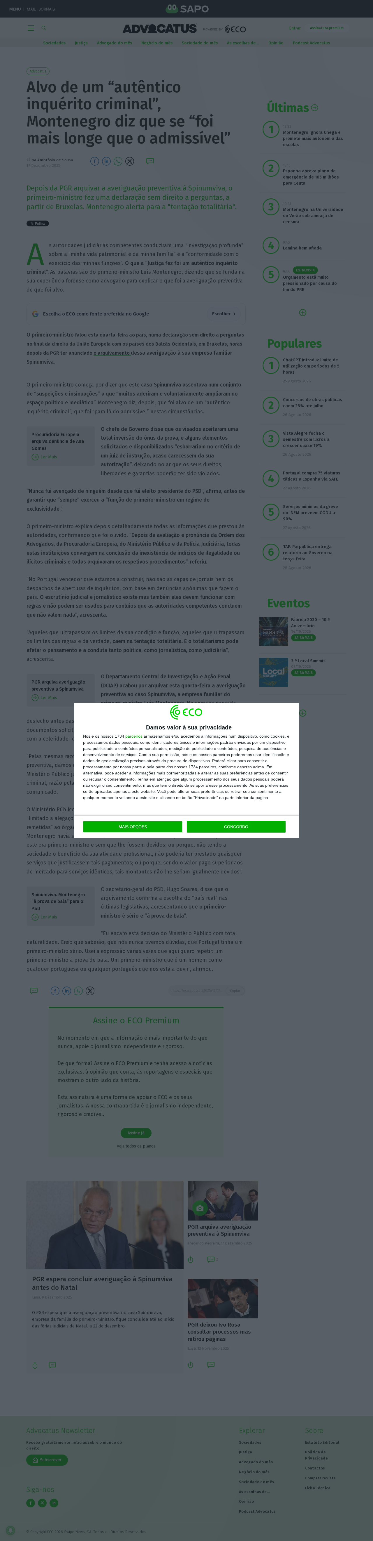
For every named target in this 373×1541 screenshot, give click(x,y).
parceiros (133, 736)
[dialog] (186, 770)
